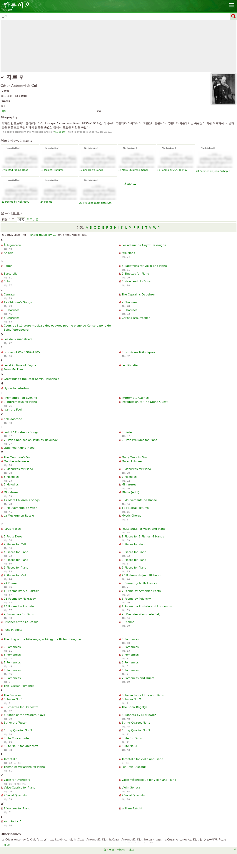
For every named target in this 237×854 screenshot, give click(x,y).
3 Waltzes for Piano (17, 808)
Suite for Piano (132, 738)
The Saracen (12, 695)
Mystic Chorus (131, 515)
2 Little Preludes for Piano (139, 440)
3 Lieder (127, 432)
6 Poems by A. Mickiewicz (139, 583)
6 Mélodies (11, 476)
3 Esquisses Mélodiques (138, 352)
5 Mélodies (11, 484)
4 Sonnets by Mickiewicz (139, 715)
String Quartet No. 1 (136, 722)
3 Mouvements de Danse (139, 500)
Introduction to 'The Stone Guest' (145, 402)
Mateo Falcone (132, 461)
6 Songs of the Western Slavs (24, 715)
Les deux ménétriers (18, 339)
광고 (131, 849)
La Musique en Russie (19, 515)
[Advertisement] (118, 46)
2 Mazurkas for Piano (18, 469)
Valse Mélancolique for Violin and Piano (149, 779)
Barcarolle (10, 273)
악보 (3, 111)
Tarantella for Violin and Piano (142, 759)
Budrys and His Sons (136, 281)
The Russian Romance (19, 685)
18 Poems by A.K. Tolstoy (172, 170)
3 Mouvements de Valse (20, 508)
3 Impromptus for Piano (20, 402)
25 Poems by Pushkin (19, 606)
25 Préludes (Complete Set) (95, 202)
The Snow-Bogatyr (134, 707)
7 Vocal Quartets (15, 795)
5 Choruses (11, 310)
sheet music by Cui (43, 234)
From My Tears (14, 369)
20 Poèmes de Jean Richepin (213, 171)
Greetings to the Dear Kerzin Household (31, 379)
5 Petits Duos (13, 536)
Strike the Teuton (15, 722)
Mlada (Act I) (130, 492)
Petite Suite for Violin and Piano (144, 528)
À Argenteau (12, 245)
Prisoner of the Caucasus (21, 622)
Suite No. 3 (129, 746)
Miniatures (129, 484)
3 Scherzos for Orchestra (21, 707)
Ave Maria (128, 253)
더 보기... (129, 183)
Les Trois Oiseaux (134, 767)
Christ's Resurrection (136, 318)
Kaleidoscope (13, 419)
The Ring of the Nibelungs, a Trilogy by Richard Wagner (42, 639)
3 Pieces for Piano (134, 544)
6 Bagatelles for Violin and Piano (144, 266)
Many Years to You (134, 457)
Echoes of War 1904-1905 (22, 352)
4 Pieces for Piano (16, 552)
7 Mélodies (129, 476)
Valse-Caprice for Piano (19, 787)
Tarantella (10, 759)
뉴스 (111, 849)
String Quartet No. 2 (18, 730)
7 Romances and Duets (138, 678)
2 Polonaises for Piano (19, 614)
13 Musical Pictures (52, 170)
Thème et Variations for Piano (24, 767)
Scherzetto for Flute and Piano (143, 695)
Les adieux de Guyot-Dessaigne (144, 245)
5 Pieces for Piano (134, 552)
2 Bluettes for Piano (135, 273)
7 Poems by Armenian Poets (141, 591)
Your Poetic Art (14, 821)
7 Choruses (129, 302)
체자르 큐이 (60, 131)
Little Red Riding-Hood (14, 170)
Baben (8, 266)
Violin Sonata (131, 787)
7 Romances (12, 662)
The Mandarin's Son (17, 457)
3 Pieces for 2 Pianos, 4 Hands (143, 536)
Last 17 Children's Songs (21, 432)
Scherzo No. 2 (131, 699)
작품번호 (33, 219)
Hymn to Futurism (16, 388)
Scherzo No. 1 (13, 699)
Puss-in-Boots (13, 629)
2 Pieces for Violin (16, 575)
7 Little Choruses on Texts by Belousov (31, 440)
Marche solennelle (16, 461)
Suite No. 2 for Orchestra (21, 746)
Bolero (8, 281)
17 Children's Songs (91, 170)
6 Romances (130, 639)
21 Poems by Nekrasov (15, 201)
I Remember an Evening (20, 397)
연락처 (121, 849)
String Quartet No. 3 (136, 730)
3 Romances (130, 654)
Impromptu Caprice (135, 397)
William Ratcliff (132, 808)
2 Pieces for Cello (15, 544)
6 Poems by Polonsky (136, 598)
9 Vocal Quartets (133, 795)
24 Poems (46, 201)
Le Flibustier (130, 365)
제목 (21, 219)
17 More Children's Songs (133, 170)
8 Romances (12, 670)
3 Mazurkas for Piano (136, 469)
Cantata (9, 294)
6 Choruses (129, 310)
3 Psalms (128, 622)
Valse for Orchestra (17, 779)
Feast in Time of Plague (20, 365)
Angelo (8, 253)
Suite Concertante (16, 738)
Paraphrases (12, 528)
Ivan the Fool (13, 409)
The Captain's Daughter (138, 294)
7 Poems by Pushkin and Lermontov (147, 606)
